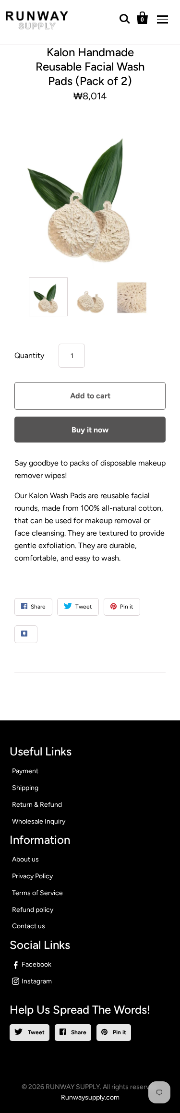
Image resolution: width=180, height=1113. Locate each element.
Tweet (35, 1032)
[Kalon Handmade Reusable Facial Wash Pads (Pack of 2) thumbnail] (48, 297)
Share (78, 1032)
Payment (25, 771)
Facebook (36, 964)
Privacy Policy (32, 876)
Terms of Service (37, 893)
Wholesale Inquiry (38, 821)
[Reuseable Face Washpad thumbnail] (132, 297)
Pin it (118, 1032)
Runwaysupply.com (90, 1097)
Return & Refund (37, 805)
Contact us (28, 926)
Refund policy (32, 910)
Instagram (37, 981)
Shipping (25, 788)
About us (25, 859)
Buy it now (90, 429)
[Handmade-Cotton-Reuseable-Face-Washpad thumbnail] (90, 297)
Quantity (29, 355)
